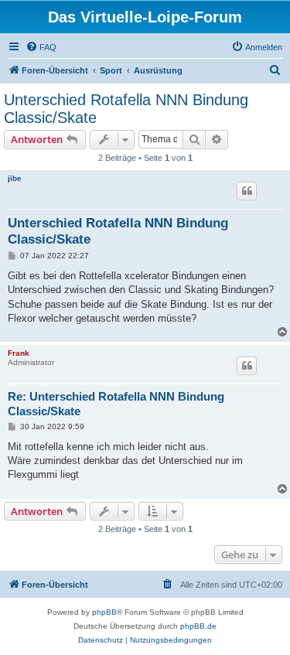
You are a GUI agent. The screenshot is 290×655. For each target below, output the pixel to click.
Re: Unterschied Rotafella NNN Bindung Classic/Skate (116, 404)
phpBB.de (198, 626)
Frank (18, 353)
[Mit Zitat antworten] (247, 191)
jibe (15, 178)
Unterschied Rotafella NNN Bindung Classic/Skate (126, 108)
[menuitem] (41, 47)
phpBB (104, 612)
